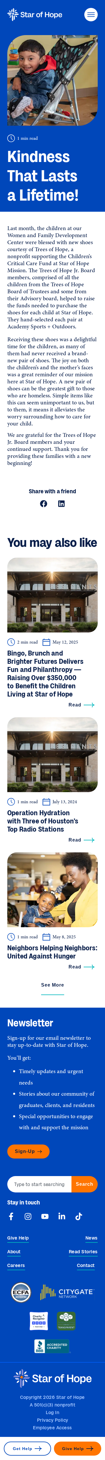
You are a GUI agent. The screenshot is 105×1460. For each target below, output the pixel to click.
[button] (43, 503)
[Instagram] (28, 1216)
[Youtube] (45, 1216)
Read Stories (83, 1251)
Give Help (18, 1238)
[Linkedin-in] (62, 1216)
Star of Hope (40, 381)
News (91, 1238)
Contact (86, 1265)
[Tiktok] (79, 1216)
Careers (16, 1265)
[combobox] (39, 1184)
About (14, 1251)
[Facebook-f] (11, 1216)
